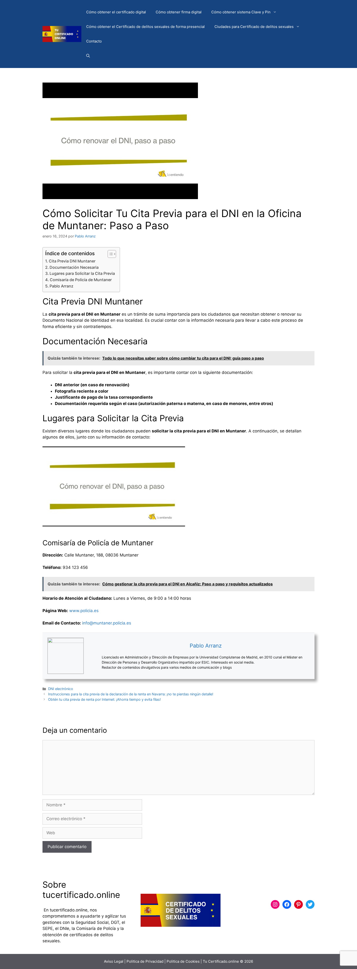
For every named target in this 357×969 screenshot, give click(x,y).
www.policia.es (84, 610)
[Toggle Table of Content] (109, 254)
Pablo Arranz (61, 286)
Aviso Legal (113, 961)
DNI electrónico (60, 689)
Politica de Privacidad (145, 961)
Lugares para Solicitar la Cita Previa (82, 273)
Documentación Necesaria (74, 267)
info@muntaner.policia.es (106, 623)
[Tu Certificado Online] (61, 33)
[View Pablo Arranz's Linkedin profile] (93, 656)
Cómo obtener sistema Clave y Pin (241, 12)
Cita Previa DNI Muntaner (72, 261)
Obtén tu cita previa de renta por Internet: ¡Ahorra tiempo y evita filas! (104, 699)
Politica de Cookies (183, 961)
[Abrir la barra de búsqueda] (88, 56)
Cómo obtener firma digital (179, 12)
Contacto (94, 41)
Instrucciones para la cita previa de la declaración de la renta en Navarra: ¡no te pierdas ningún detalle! (130, 694)
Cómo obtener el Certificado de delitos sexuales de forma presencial (145, 26)
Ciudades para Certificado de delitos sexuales (254, 26)
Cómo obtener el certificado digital (116, 12)
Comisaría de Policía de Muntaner (81, 279)
